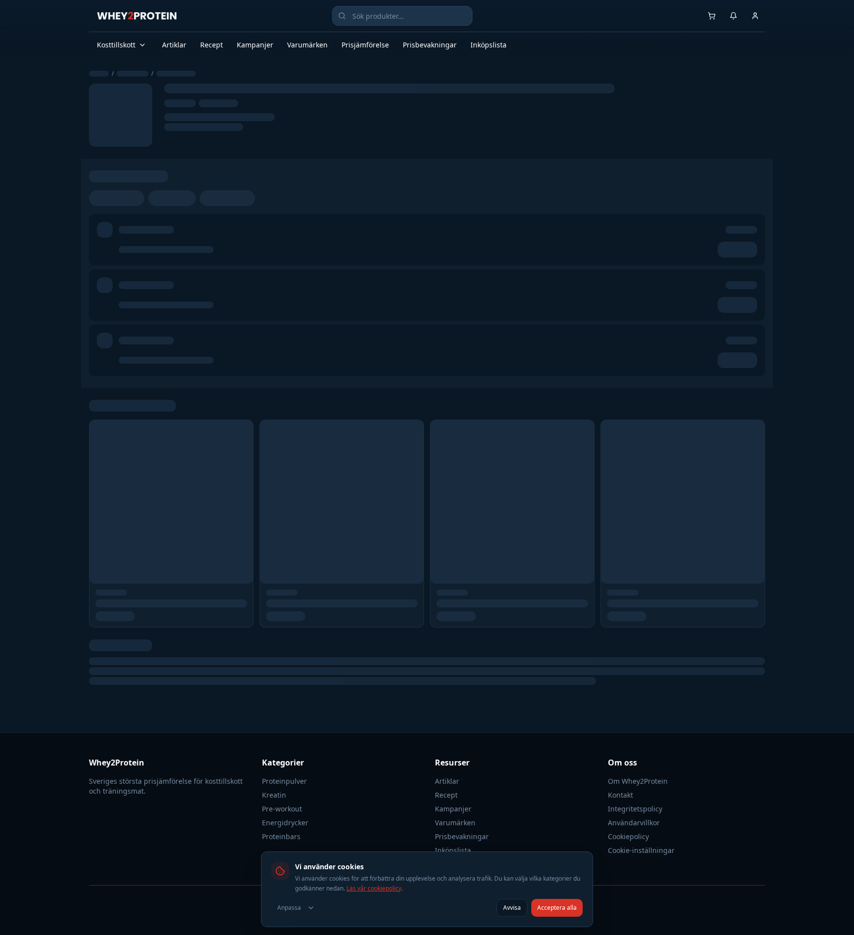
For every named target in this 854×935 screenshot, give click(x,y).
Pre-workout (282, 808)
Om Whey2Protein (638, 781)
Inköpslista (488, 44)
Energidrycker (285, 822)
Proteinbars (281, 836)
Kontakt (620, 795)
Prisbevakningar (430, 44)
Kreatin (274, 795)
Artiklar (174, 44)
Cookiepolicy (628, 836)
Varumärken (307, 44)
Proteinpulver (284, 781)
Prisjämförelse (365, 44)
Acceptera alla (557, 907)
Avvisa (512, 907)
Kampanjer (255, 44)
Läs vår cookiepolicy (373, 888)
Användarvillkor (634, 822)
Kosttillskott (116, 44)
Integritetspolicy (635, 808)
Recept (211, 44)
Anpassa (289, 907)
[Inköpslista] (712, 16)
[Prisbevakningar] (733, 16)
